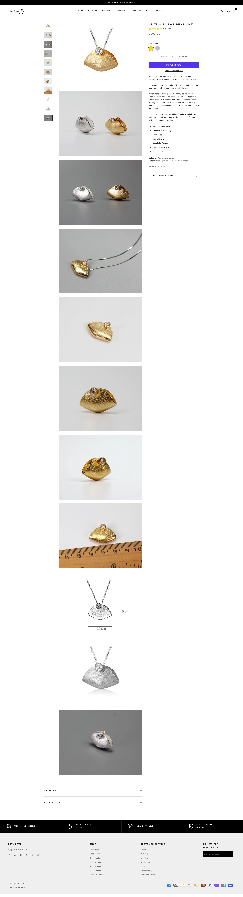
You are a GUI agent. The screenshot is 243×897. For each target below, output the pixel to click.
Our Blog (144, 854)
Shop (148, 11)
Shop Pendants (96, 858)
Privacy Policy (146, 870)
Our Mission (145, 858)
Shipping (50, 790)
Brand (159, 11)
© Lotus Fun (17, 884)
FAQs (142, 866)
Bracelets (122, 11)
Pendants (107, 11)
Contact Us (145, 862)
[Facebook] (158, 166)
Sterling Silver (162, 161)
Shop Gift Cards (96, 875)
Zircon (185, 161)
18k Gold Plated (175, 161)
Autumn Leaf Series (166, 158)
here (172, 120)
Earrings (92, 11)
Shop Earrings (95, 854)
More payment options (174, 70)
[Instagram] (21, 855)
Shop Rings (94, 850)
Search (143, 850)
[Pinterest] (165, 166)
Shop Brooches (96, 870)
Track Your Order (147, 875)
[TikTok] (38, 855)
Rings (80, 11)
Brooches (136, 11)
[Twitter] (162, 166)
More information (162, 176)
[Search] (222, 10)
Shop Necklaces (96, 862)
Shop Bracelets (96, 866)
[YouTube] (32, 855)
